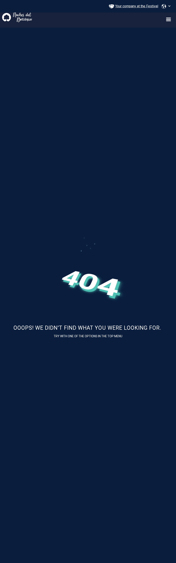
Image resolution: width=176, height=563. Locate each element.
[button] (166, 6)
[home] (16, 17)
